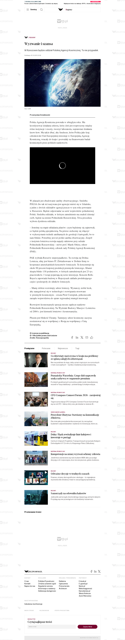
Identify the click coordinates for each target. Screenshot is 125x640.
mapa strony (29, 610)
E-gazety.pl (83, 584)
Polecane (46, 348)
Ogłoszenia (63, 584)
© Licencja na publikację (39, 333)
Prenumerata (64, 586)
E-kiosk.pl (82, 581)
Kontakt (27, 584)
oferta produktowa (62, 610)
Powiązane (29, 348)
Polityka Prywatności (46, 581)
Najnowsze (63, 348)
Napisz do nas (29, 586)
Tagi (77, 348)
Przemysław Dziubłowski (40, 115)
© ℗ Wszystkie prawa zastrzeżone (43, 336)
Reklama (62, 581)
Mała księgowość (85, 589)
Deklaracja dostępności (47, 591)
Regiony (32, 37)
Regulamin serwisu (45, 586)
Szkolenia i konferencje (33, 604)
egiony (69, 9)
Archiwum (63, 589)
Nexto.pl (82, 586)
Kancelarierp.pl (84, 591)
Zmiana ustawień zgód (47, 584)
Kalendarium (44, 610)
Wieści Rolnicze (85, 593)
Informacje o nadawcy (46, 589)
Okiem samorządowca (58, 412)
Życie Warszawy (85, 596)
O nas (26, 581)
